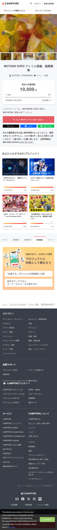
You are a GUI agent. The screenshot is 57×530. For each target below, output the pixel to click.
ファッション (8, 336)
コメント (51, 239)
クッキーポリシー (35, 478)
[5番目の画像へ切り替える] (51, 56)
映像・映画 (32, 336)
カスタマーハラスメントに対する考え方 (40, 473)
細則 (30, 450)
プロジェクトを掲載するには (14, 10)
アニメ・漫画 (8, 332)
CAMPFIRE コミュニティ (12, 423)
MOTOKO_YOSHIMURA (22, 75)
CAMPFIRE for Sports (11, 440)
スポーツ (31, 332)
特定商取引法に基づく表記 (38, 459)
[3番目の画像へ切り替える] (28, 56)
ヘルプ (30, 432)
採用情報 (28, 504)
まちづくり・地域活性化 (37, 319)
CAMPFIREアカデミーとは (13, 389)
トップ (4, 304)
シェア (29, 126)
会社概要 (14, 504)
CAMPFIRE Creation (10, 427)
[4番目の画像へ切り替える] (39, 56)
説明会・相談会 (34, 389)
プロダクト (7, 323)
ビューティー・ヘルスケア (38, 345)
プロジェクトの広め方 (11, 402)
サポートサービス (35, 393)
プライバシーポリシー (36, 455)
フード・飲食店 (8, 327)
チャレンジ (32, 327)
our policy (11, 527)
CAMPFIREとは (34, 419)
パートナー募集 (43, 504)
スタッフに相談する (35, 370)
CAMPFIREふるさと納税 (12, 444)
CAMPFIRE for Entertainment (14, 436)
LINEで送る (47, 126)
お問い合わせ (33, 436)
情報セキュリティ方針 (36, 463)
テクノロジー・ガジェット (13, 319)
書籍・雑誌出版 (34, 340)
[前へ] (3, 33)
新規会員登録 (49, 3)
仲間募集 (39, 240)
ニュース (31, 427)
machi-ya (6, 462)
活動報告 (16, 239)
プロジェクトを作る (10, 370)
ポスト (12, 126)
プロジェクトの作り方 (11, 398)
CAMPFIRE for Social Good (13, 432)
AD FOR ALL (7, 449)
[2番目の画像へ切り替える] (17, 56)
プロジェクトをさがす (18, 304)
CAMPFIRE (7, 419)
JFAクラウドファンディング (13, 457)
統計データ (32, 402)
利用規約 (31, 446)
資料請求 (6, 374)
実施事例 (31, 398)
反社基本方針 (33, 468)
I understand (47, 519)
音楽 (30, 323)
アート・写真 (42, 75)
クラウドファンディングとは (13, 393)
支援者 (27, 239)
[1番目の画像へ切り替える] (6, 56)
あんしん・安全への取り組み (39, 423)
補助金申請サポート (10, 466)
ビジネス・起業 (8, 345)
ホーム (4, 239)
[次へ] (54, 33)
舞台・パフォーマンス (36, 349)
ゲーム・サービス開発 (11, 340)
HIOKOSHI (7, 453)
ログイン (37, 3)
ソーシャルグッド (9, 353)
